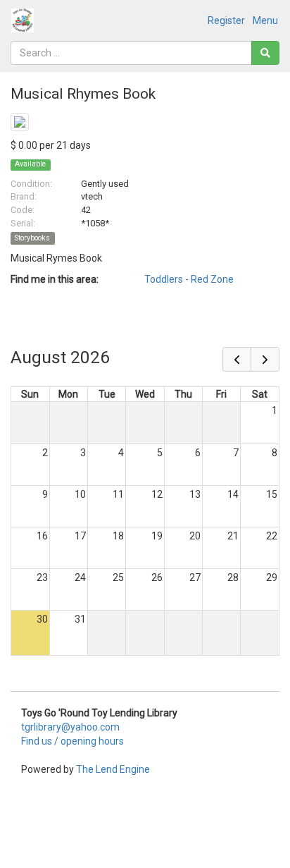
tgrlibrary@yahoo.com (70, 727)
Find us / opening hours (72, 741)
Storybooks (32, 238)
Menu (265, 20)
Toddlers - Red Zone (189, 279)
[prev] (236, 359)
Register (226, 20)
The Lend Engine (113, 769)
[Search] (265, 53)
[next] (265, 359)
